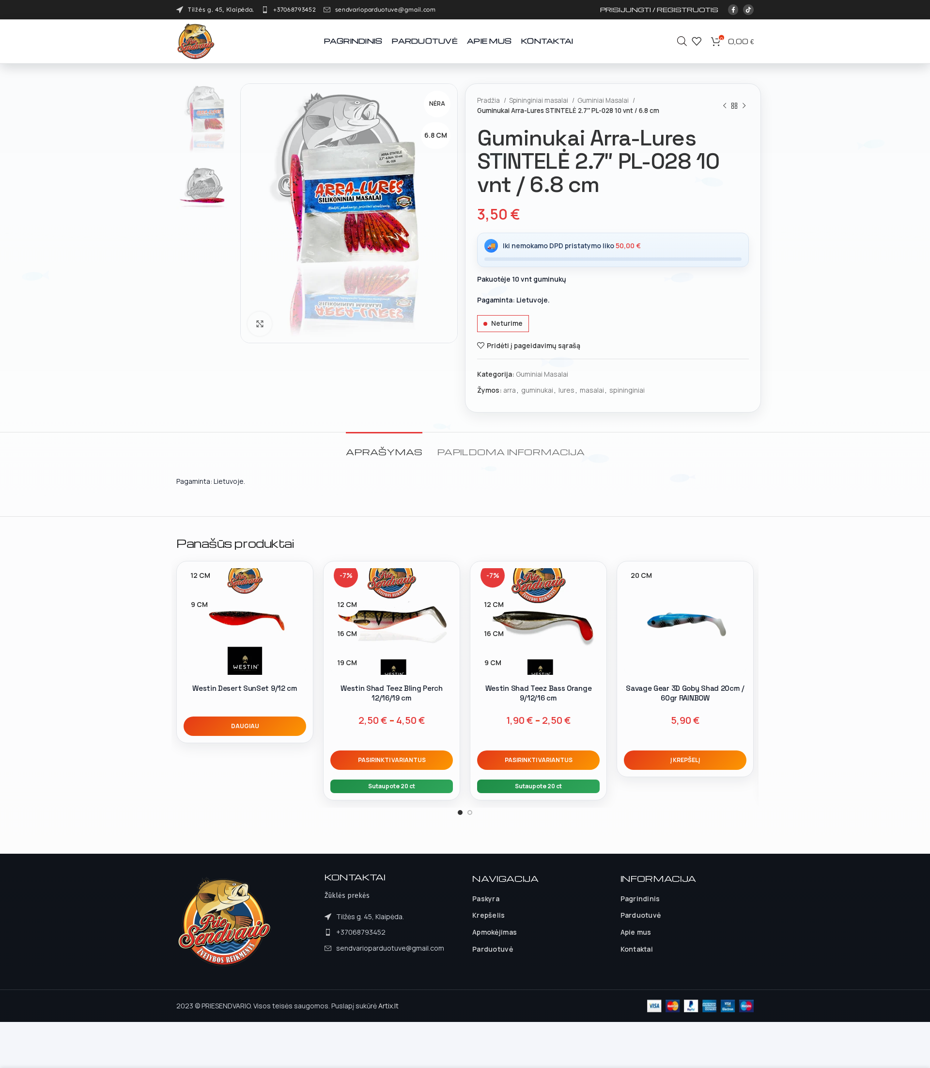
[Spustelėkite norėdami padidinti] (260, 324)
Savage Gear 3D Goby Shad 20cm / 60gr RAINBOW (685, 693)
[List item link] (289, 10)
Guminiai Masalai (603, 100)
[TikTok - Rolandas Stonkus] (748, 9)
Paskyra (485, 898)
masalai (592, 390)
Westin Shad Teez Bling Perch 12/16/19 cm (392, 693)
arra (509, 390)
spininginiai (627, 390)
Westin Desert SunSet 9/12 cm (244, 688)
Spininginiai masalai (539, 100)
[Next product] (744, 106)
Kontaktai (636, 949)
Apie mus (635, 932)
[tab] (384, 447)
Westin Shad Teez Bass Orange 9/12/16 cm (538, 693)
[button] (685, 760)
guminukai (537, 390)
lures (566, 390)
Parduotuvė (492, 949)
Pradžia (489, 100)
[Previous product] (724, 106)
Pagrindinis (640, 898)
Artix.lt (388, 1005)
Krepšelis (488, 915)
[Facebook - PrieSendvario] (733, 9)
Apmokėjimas (494, 932)
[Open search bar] (682, 41)
